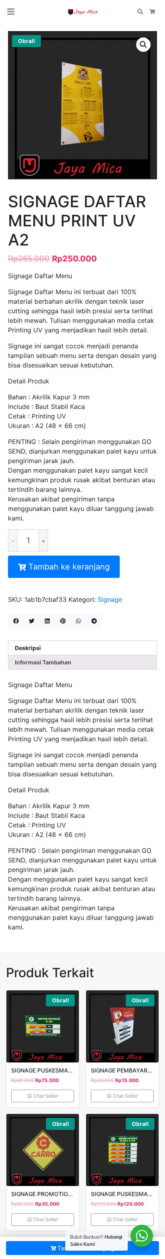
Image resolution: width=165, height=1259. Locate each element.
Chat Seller (45, 1096)
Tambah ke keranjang (69, 567)
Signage (110, 599)
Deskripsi (28, 647)
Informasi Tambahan (43, 662)
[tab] (82, 647)
